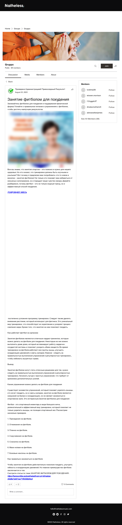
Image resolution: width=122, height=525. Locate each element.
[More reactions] (17, 484)
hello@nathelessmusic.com (61, 509)
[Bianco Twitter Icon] (68, 514)
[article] (40, 292)
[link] (13, 75)
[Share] (72, 89)
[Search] (95, 66)
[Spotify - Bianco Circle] (54, 514)
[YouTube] (57, 514)
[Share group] (115, 65)
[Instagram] (64, 514)
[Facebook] (61, 514)
